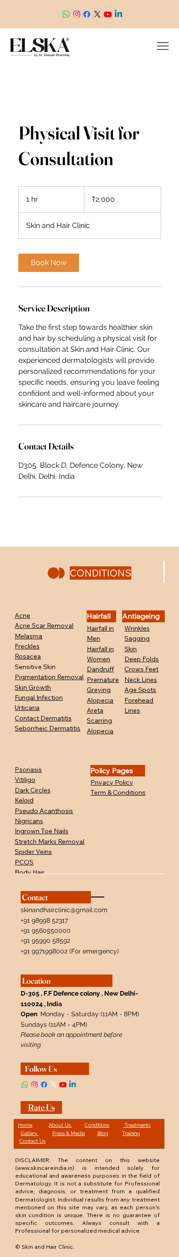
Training (131, 1133)
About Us (60, 1125)
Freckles (27, 646)
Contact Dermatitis (43, 718)
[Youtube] (107, 14)
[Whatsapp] (66, 14)
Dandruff (100, 669)
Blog (102, 1133)
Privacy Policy (111, 782)
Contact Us (32, 1141)
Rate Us (41, 1107)
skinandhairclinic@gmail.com (64, 910)
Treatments (137, 1125)
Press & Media (68, 1133)
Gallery (30, 1133)
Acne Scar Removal (44, 625)
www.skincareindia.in (45, 1167)
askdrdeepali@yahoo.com (37, 8)
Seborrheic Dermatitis (47, 728)
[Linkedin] (118, 14)
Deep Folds (141, 659)
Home (25, 1125)
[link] (48, 263)
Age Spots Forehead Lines (140, 700)
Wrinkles (137, 628)
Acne (22, 615)
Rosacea (28, 656)
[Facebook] (86, 14)
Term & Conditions (117, 792)
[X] (97, 14)
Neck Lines (140, 680)
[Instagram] (76, 14)
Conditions (96, 1125)
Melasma (28, 636)
